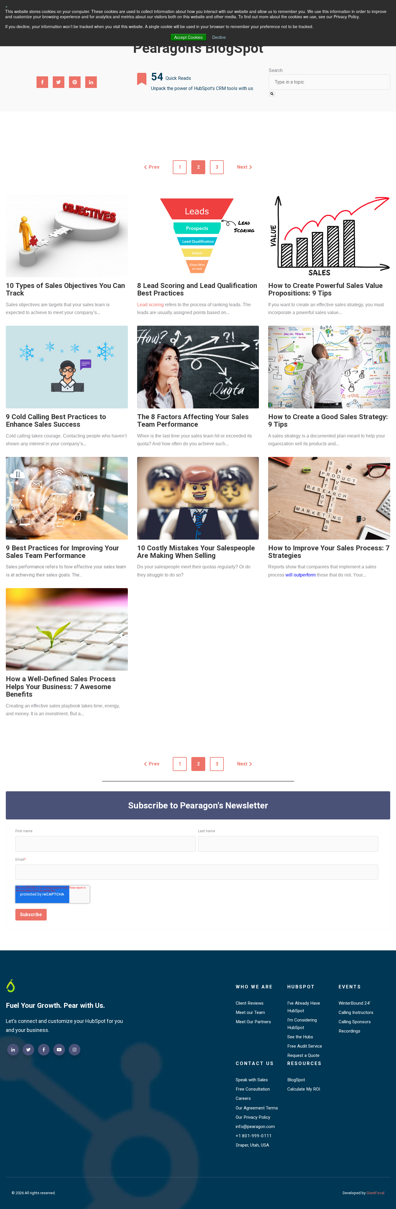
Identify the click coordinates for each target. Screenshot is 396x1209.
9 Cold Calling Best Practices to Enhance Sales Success (56, 420)
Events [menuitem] (350, 987)
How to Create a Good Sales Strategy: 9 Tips (328, 420)
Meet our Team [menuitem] (250, 1012)
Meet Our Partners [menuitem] (253, 1021)
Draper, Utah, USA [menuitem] (252, 1145)
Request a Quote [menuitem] (303, 1055)
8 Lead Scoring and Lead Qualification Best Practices (197, 289)
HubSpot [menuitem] (301, 987)
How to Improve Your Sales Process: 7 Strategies (329, 552)
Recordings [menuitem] (349, 1031)
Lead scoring (150, 304)
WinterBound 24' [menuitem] (354, 1003)
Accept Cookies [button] (188, 37)
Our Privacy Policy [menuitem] (253, 1117)
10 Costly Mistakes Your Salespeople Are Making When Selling (196, 552)
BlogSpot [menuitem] (296, 1079)
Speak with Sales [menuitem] (252, 1079)
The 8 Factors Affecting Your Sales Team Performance (193, 420)
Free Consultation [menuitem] (253, 1089)
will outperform (301, 574)
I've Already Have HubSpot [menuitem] (303, 1007)
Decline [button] (219, 37)
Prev (154, 167)
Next (242, 167)
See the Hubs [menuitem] (300, 1036)
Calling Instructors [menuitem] (356, 1012)
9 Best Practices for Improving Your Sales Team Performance (62, 552)
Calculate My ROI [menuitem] (303, 1089)
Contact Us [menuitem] (255, 1063)
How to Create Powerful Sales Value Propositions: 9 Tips (325, 289)
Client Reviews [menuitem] (250, 1003)
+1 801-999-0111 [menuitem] (254, 1135)
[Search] (272, 94)
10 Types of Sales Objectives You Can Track (65, 289)
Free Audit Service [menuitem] (304, 1046)
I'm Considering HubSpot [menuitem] (302, 1023)
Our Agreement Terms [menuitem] (257, 1108)
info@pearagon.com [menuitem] (255, 1126)
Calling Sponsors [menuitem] (355, 1021)
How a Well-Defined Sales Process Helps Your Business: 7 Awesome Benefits (61, 686)
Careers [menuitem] (243, 1098)
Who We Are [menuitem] (254, 987)
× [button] (6, 6)
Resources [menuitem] (304, 1063)
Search (276, 70)
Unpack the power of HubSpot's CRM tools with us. (202, 88)
